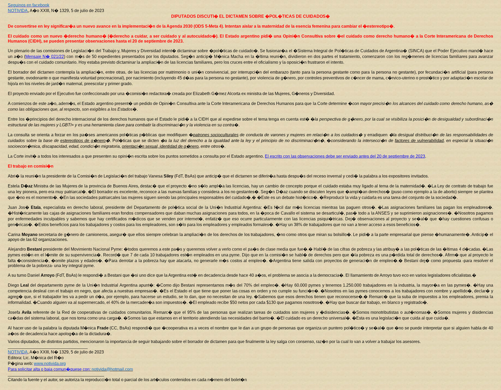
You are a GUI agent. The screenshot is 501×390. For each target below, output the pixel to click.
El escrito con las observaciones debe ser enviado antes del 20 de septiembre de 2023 (345, 156)
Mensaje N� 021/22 (44, 56)
